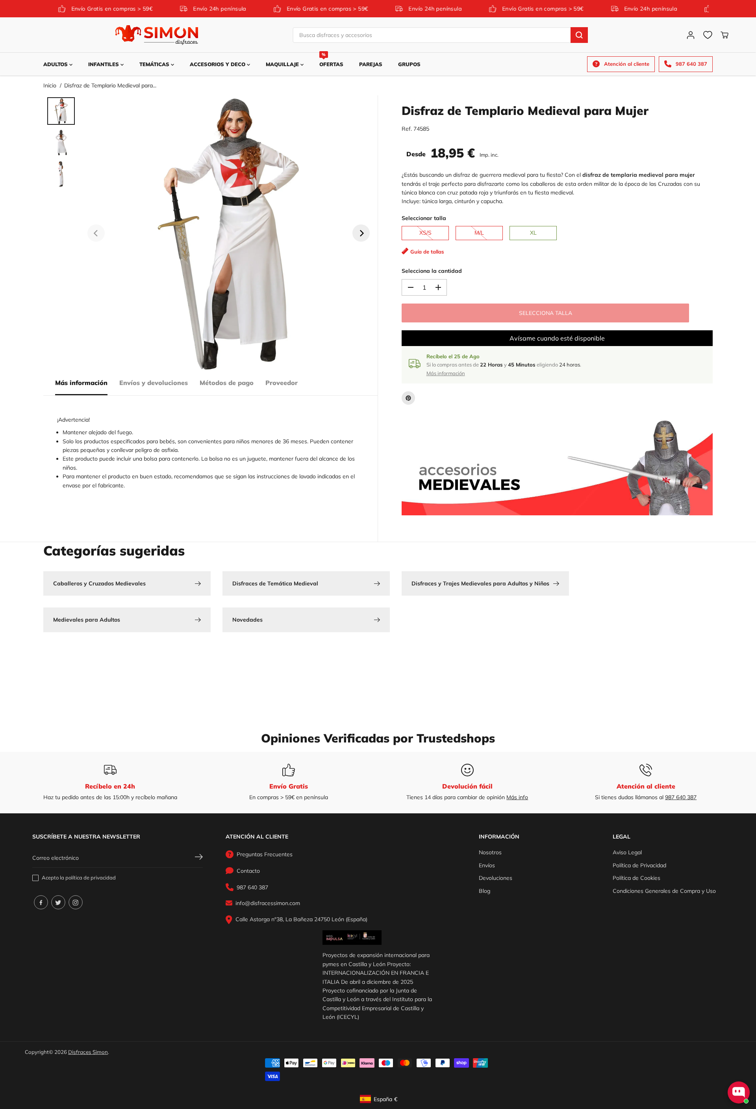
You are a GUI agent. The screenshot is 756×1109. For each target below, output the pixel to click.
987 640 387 (681, 797)
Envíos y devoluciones (153, 383)
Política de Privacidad (639, 865)
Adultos (56, 64)
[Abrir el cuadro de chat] (739, 1092)
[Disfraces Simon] (156, 35)
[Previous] (96, 233)
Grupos (409, 64)
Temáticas (155, 64)
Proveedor (281, 383)
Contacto (248, 870)
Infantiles (104, 64)
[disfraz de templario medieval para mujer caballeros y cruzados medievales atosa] (229, 233)
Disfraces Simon (88, 1052)
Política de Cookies (636, 877)
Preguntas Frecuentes (265, 854)
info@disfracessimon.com (267, 903)
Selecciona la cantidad (432, 270)
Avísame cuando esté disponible (557, 338)
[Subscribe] (199, 858)
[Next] (361, 233)
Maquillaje (283, 64)
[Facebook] (41, 902)
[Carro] (724, 35)
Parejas (370, 64)
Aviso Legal (627, 852)
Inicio (49, 85)
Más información (81, 383)
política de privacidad (90, 877)
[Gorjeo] (58, 902)
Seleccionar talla (424, 218)
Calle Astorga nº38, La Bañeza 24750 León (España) (301, 919)
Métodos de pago (227, 383)
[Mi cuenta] (690, 35)
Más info (517, 797)
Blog (484, 890)
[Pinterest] (408, 398)
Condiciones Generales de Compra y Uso (664, 890)
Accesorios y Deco (218, 64)
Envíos (487, 865)
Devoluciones (495, 877)
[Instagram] (75, 902)
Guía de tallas (427, 251)
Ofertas (331, 60)
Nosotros (490, 852)
